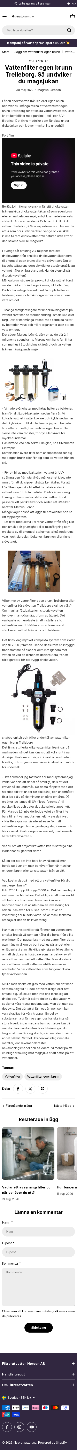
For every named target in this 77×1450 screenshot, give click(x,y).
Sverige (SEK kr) (19, 1397)
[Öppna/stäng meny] (4, 16)
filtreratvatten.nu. (22, 836)
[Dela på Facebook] (18, 1089)
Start (5, 52)
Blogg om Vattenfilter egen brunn (37, 52)
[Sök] (69, 30)
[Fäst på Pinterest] (43, 1089)
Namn (7, 1222)
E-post (8, 1243)
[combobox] (38, 30)
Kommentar (11, 1263)
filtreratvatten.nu (24, 1442)
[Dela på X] (30, 1089)
